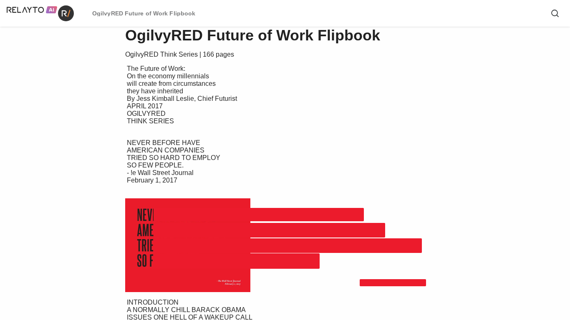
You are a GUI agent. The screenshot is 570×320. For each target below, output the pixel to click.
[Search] (555, 13)
